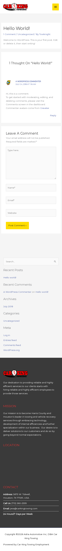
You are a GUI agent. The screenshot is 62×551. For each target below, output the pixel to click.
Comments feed (12, 345)
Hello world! (9, 277)
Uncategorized (26, 34)
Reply (53, 115)
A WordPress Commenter (28, 81)
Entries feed (10, 340)
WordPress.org (11, 350)
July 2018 (8, 306)
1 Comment (9, 34)
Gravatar (44, 108)
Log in (6, 335)
